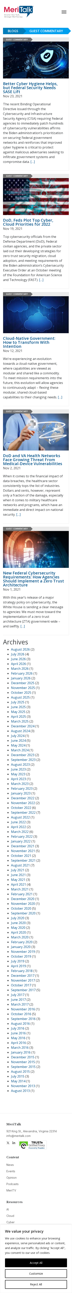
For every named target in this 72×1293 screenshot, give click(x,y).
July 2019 (17, 961)
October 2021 (21, 855)
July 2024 (17, 736)
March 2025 (20, 721)
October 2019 (21, 956)
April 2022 (18, 827)
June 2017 (18, 999)
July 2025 (17, 702)
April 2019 (18, 966)
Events (10, 1171)
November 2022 (23, 803)
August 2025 (20, 697)
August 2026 (20, 649)
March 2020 (20, 937)
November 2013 (23, 1086)
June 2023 (18, 769)
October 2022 (21, 808)
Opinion (11, 1177)
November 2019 (23, 951)
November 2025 (23, 688)
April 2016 (18, 1043)
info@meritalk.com (18, 1135)
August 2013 (20, 1091)
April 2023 (18, 779)
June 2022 (18, 822)
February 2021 (22, 894)
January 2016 (21, 1052)
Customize (36, 1273)
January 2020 (21, 947)
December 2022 (22, 798)
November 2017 (23, 980)
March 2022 (20, 831)
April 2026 (18, 664)
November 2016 (23, 1009)
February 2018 (22, 971)
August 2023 (20, 764)
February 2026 (22, 673)
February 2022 (22, 836)
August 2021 (20, 865)
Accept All (36, 1263)
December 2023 (22, 755)
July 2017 (17, 995)
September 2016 (23, 1019)
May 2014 (18, 1081)
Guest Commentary (46, 31)
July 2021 (17, 870)
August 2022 (20, 817)
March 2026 (20, 668)
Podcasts (12, 1184)
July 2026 (17, 654)
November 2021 (23, 851)
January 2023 (21, 793)
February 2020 (22, 942)
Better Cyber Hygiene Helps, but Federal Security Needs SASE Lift (30, 87)
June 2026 (18, 659)
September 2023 (23, 760)
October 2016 (21, 1014)
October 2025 (21, 692)
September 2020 (23, 913)
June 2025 (18, 707)
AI (7, 1209)
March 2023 (20, 784)
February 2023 (22, 788)
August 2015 (20, 1071)
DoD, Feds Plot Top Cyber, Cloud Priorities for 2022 (28, 222)
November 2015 (23, 1062)
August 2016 (20, 1023)
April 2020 (18, 932)
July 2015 (17, 1076)
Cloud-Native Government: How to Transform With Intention (29, 342)
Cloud (10, 1215)
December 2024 (22, 726)
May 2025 (18, 712)
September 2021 (23, 860)
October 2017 (21, 985)
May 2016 (18, 1038)
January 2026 (21, 678)
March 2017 (20, 1004)
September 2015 (23, 1067)
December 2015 (22, 1057)
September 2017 (23, 990)
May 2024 (18, 745)
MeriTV (11, 1190)
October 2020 (21, 908)
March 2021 (20, 889)
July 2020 (17, 918)
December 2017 (22, 975)
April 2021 (18, 884)
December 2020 (22, 899)
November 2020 (23, 903)
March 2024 (20, 750)
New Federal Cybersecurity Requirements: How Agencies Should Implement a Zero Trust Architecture (33, 579)
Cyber (10, 1222)
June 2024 (18, 740)
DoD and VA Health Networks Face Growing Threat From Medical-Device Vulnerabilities (32, 459)
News (10, 1164)
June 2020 (18, 923)
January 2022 (21, 841)
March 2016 (20, 1047)
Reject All (36, 1284)
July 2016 (17, 1028)
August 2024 (20, 731)
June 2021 (18, 875)
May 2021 (18, 879)
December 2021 (22, 846)
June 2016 (18, 1033)
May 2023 (18, 774)
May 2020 (18, 927)
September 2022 (23, 812)
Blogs (13, 31)
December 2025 (22, 683)
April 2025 (18, 716)
